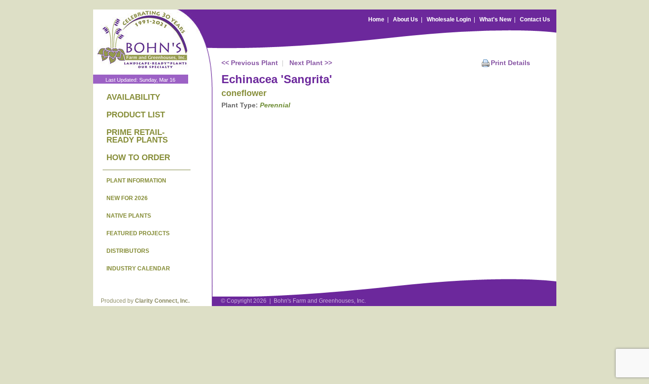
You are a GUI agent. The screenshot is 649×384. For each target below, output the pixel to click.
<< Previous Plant (249, 63)
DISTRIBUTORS (127, 251)
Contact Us (535, 19)
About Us (405, 19)
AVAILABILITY (133, 97)
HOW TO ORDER (138, 157)
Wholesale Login (449, 19)
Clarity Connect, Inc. (162, 301)
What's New (495, 19)
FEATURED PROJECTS (138, 233)
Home (376, 19)
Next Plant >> (310, 63)
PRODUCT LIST (135, 114)
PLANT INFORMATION (136, 180)
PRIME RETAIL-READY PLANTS (137, 136)
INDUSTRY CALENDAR (138, 268)
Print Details (510, 63)
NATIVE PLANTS (128, 215)
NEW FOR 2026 (127, 198)
